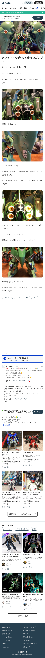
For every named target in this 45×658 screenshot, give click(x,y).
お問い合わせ (6, 634)
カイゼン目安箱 (7, 637)
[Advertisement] (22, 323)
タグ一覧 (25, 634)
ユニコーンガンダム (22, 297)
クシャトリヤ (7, 297)
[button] (21, 3)
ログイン (29, 3)
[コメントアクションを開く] (42, 366)
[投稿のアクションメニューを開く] (20, 467)
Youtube (4, 643)
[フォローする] (37, 18)
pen (29, 562)
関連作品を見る (22, 616)
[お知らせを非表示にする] (42, 12)
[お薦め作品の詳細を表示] (41, 67)
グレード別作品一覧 (29, 630)
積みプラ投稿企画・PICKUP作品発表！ (13, 12)
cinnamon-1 (10, 366)
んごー (29, 603)
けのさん (8, 564)
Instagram (5, 647)
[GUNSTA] (6, 3)
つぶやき (12, 8)
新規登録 (39, 3)
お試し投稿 (22, 8)
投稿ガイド (26, 647)
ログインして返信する (19, 381)
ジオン (34, 297)
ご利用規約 (26, 640)
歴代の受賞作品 (27, 637)
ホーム (4, 8)
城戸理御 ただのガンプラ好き (18, 386)
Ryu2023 (8, 601)
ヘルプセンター (7, 630)
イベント (33, 8)
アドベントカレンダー (29, 627)
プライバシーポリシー (29, 643)
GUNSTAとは (6, 627)
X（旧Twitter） (7, 640)
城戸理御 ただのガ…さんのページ (22, 514)
